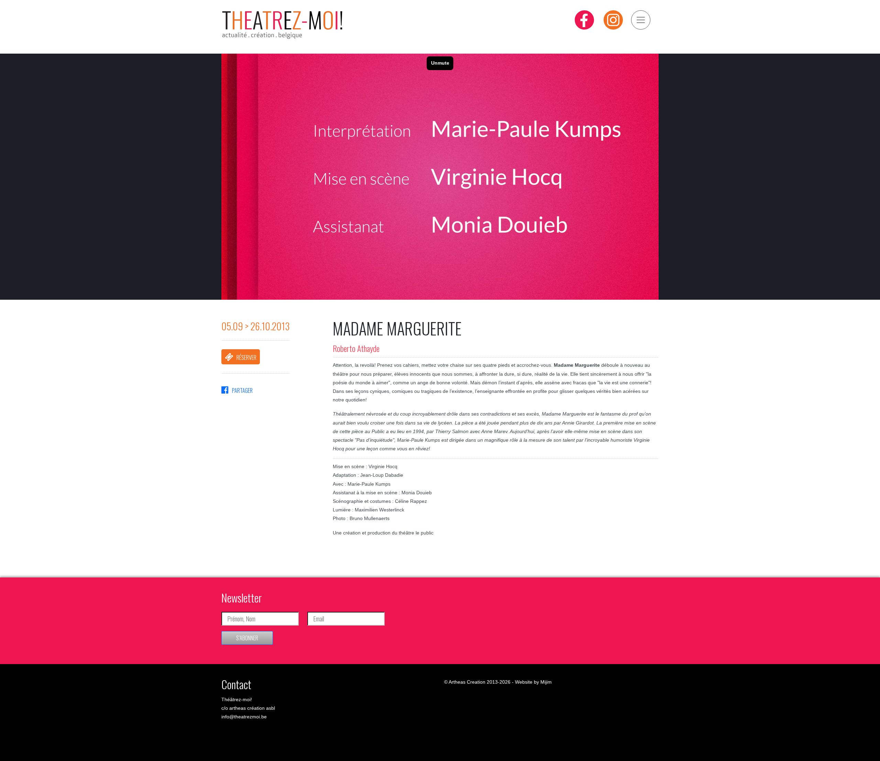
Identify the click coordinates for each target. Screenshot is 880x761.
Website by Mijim (533, 682)
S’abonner (247, 638)
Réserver (246, 357)
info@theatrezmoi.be (244, 716)
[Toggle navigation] (640, 20)
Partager (242, 390)
